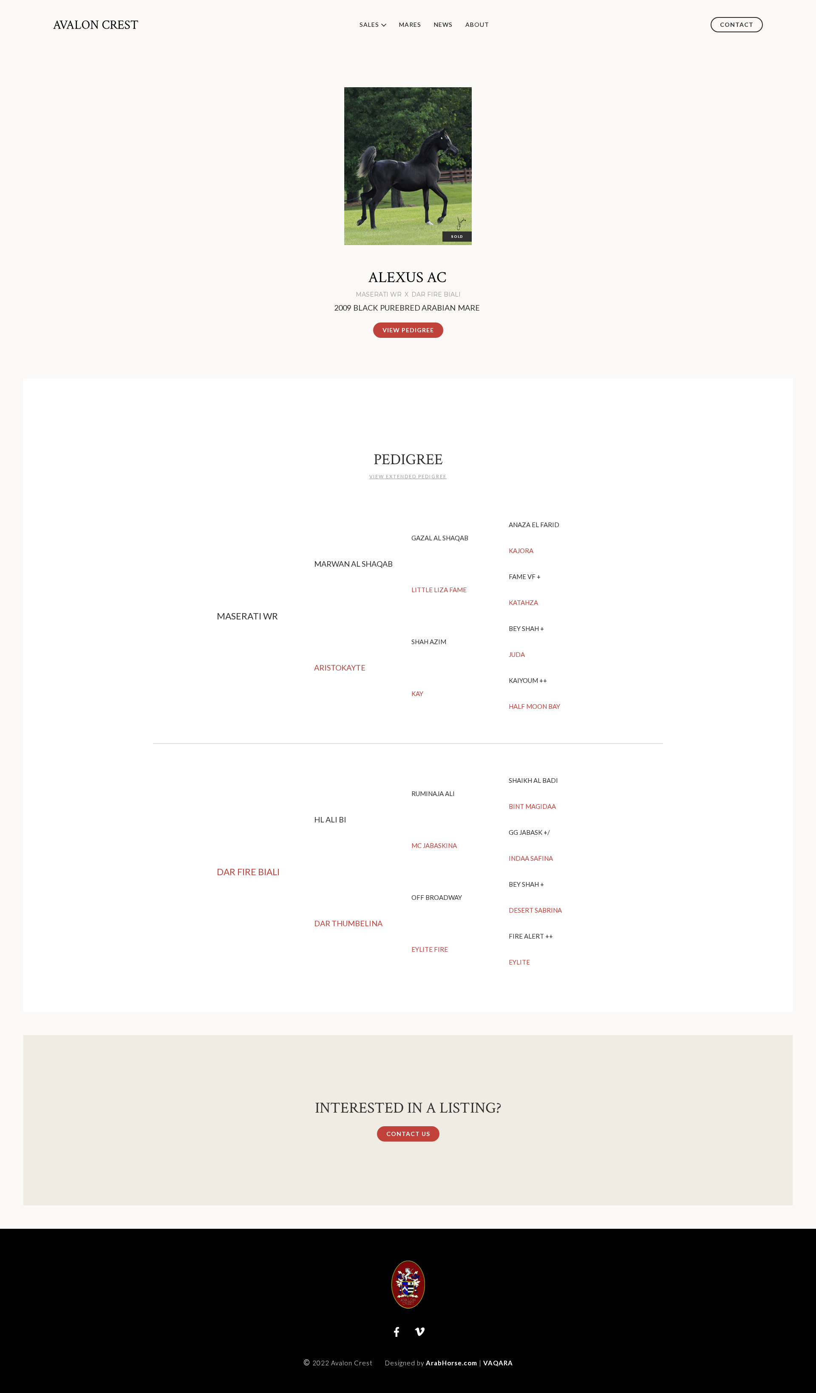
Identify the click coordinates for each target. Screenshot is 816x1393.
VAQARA (498, 1363)
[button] (369, 25)
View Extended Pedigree (408, 476)
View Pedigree (408, 330)
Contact (737, 24)
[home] (95, 24)
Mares (410, 24)
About (477, 24)
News (443, 24)
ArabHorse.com (451, 1363)
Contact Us (408, 1133)
